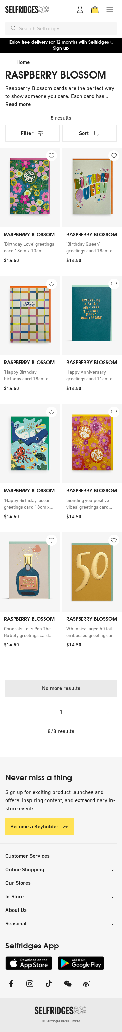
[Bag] (95, 9)
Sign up (61, 48)
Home (23, 62)
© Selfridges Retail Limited (61, 1021)
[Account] (80, 9)
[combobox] (66, 28)
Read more (18, 104)
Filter (27, 133)
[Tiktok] (48, 988)
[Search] (13, 28)
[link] (30, 247)
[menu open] (110, 9)
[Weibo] (86, 988)
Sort (84, 133)
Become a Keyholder (34, 826)
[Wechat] (67, 988)
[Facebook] (10, 988)
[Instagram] (29, 988)
